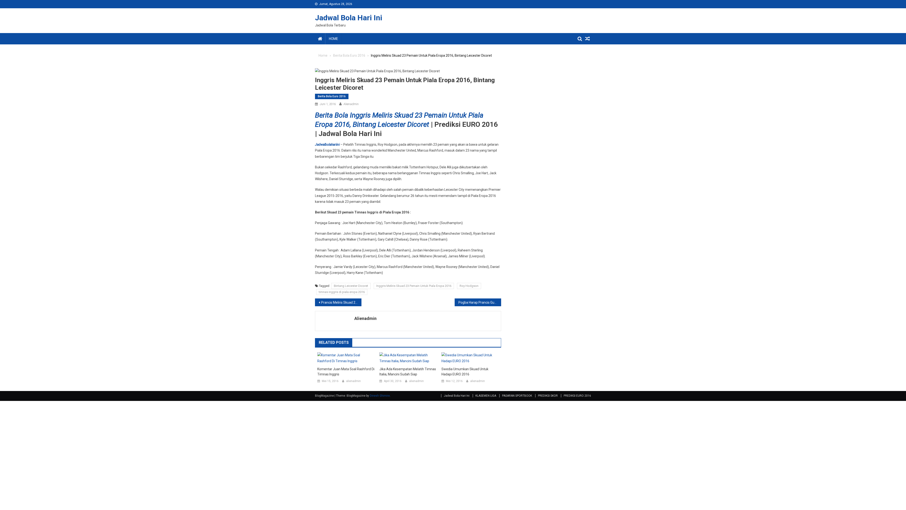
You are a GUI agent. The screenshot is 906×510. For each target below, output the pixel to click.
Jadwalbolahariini (327, 144)
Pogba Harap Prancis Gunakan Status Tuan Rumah (479, 302)
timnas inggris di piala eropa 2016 (342, 292)
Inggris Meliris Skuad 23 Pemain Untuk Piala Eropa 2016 (413, 286)
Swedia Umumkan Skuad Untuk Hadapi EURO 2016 (464, 371)
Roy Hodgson (469, 286)
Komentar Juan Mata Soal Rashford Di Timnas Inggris (345, 371)
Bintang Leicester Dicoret (351, 286)
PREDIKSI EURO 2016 (577, 395)
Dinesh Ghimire (380, 395)
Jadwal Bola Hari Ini (348, 17)
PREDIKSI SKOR (548, 395)
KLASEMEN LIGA (485, 395)
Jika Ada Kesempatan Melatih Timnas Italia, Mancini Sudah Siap (407, 371)
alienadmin (351, 104)
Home (333, 39)
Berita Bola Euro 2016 (332, 96)
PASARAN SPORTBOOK (517, 395)
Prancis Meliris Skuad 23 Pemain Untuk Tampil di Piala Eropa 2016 (341, 302)
